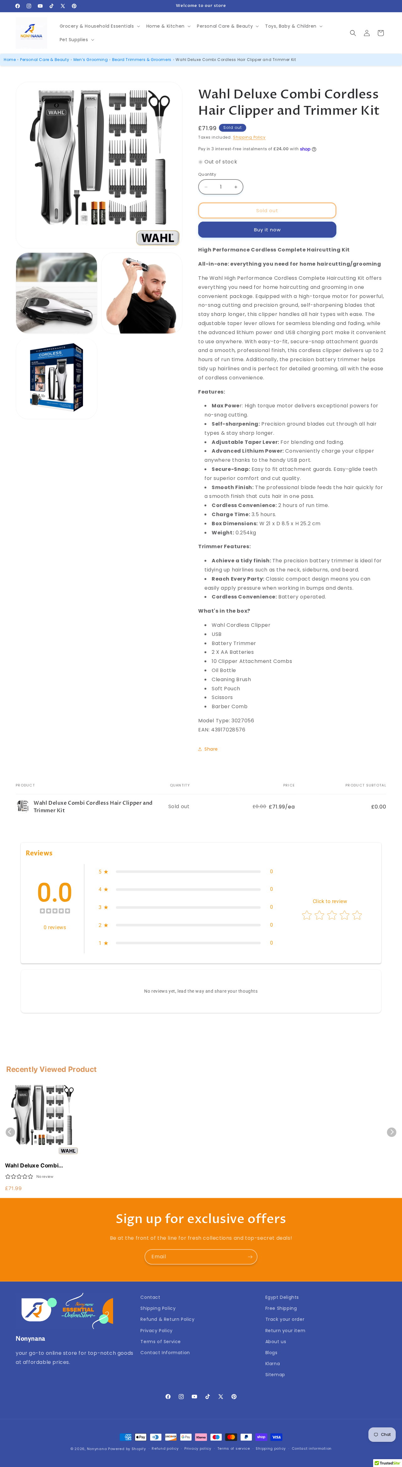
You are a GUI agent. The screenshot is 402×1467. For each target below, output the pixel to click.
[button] (99, 26)
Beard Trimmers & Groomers (141, 59)
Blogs (271, 1352)
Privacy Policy (156, 1330)
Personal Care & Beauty (44, 59)
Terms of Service (160, 1341)
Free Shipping (281, 1308)
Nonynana (97, 1448)
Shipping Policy (249, 137)
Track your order (285, 1319)
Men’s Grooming (90, 59)
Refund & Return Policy (167, 1319)
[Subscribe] (250, 1257)
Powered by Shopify (127, 1448)
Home (10, 59)
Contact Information (165, 1352)
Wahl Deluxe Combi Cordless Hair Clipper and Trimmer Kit (40, 1166)
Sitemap (275, 1374)
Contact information (312, 1448)
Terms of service (233, 1448)
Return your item (285, 1330)
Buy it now (267, 229)
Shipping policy (271, 1448)
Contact (150, 1297)
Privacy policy (197, 1448)
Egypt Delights (282, 1297)
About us (275, 1341)
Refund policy (165, 1448)
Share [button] (211, 749)
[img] (55, 911)
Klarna (272, 1363)
